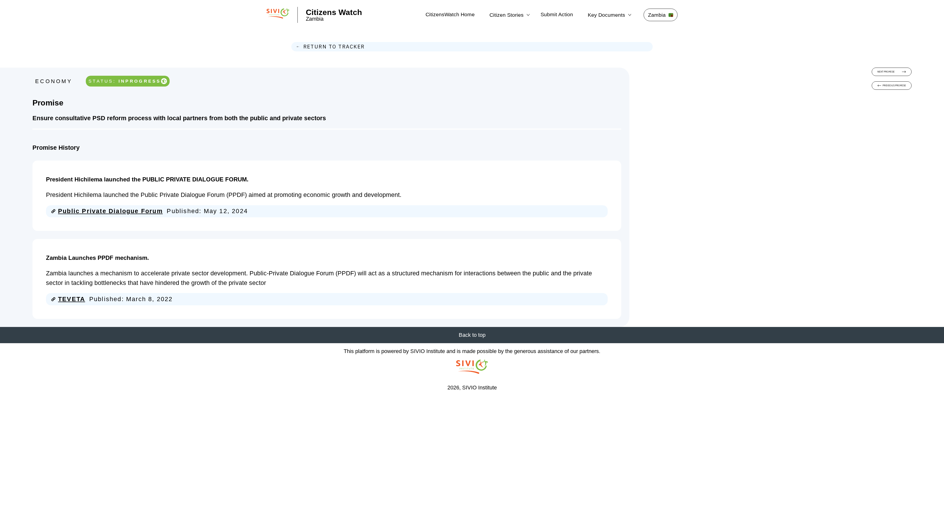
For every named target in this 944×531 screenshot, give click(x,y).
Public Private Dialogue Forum (110, 211)
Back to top (472, 335)
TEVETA (71, 299)
